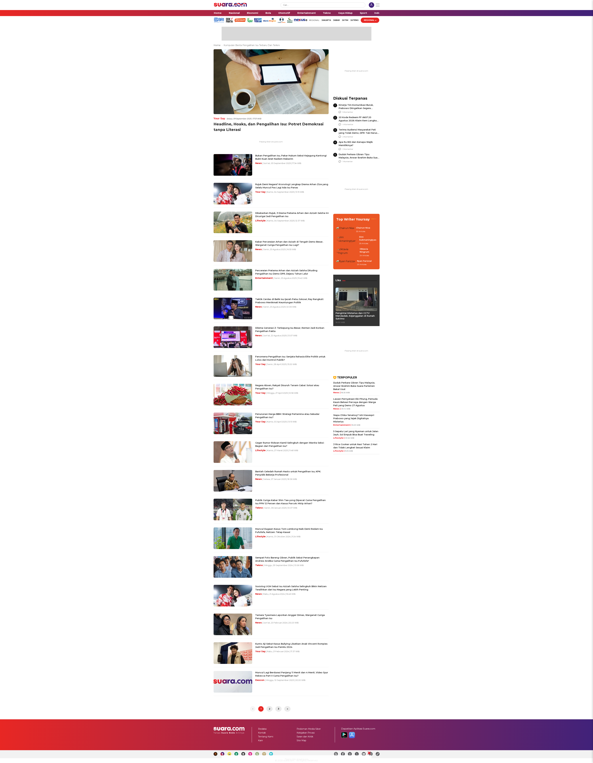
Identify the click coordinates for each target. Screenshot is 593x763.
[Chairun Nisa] (345, 229)
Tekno (327, 12)
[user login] (371, 5)
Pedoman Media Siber (309, 728)
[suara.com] (230, 5)
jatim (345, 20)
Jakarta (326, 20)
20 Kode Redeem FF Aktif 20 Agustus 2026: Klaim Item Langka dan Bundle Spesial (358, 120)
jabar (336, 20)
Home (217, 12)
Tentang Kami (265, 736)
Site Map (301, 740)
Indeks (378, 12)
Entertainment (306, 12)
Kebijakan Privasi (306, 732)
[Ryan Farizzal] (345, 263)
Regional (369, 20)
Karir (260, 740)
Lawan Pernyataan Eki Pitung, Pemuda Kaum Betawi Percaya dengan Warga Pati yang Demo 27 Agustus (355, 402)
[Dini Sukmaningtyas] (346, 240)
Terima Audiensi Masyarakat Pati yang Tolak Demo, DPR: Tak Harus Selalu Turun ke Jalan (358, 133)
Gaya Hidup (345, 12)
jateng (354, 20)
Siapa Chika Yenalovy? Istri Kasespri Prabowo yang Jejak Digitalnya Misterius (353, 418)
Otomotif (284, 12)
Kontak (262, 732)
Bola (268, 12)
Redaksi (262, 728)
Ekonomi (252, 12)
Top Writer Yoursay (353, 219)
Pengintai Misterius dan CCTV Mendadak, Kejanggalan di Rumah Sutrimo (355, 316)
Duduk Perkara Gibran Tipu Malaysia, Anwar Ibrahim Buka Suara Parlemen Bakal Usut (359, 157)
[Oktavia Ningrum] (347, 252)
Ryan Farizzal (364, 261)
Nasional (234, 12)
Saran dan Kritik (305, 736)
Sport (363, 12)
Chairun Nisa (363, 227)
